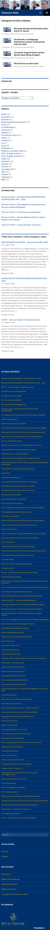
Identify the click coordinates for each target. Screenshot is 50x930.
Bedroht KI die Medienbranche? (12, 632)
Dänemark (5, 130)
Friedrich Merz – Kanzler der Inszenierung (16, 809)
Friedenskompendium (9, 695)
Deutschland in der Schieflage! (11, 747)
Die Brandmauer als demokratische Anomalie (17, 637)
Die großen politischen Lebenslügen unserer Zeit (18, 486)
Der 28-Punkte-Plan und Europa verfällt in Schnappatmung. (22, 596)
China (3, 125)
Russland (5, 161)
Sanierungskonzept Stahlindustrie (13, 671)
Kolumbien (6, 148)
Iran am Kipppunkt (7, 542)
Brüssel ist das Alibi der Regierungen (13, 404)
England (4, 132)
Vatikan (4, 174)
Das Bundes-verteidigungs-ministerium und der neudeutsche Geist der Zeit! (29, 41)
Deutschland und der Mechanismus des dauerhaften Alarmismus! (24, 551)
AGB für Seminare (8, 889)
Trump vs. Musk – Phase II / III (11, 768)
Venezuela (5, 177)
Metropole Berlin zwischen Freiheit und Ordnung (18, 450)
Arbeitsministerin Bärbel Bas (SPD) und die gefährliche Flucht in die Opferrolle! (24, 582)
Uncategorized (7, 169)
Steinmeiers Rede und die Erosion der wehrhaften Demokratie (22, 605)
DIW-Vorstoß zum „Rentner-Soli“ (12, 760)
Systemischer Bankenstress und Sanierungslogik (18, 547)
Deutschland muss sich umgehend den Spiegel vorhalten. (21, 458)
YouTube (5, 851)
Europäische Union (9, 135)
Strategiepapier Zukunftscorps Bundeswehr (16, 764)
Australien (5, 117)
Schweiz (4, 164)
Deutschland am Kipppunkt (10, 477)
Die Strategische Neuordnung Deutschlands (16, 592)
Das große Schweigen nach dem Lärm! (14, 729)
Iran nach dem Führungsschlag (12, 503)
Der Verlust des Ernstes (9, 755)
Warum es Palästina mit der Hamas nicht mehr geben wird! (21, 742)
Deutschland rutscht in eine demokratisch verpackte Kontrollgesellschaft (19, 774)
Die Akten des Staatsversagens (11, 396)
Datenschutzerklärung (10, 879)
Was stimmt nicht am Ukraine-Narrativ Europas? (18, 490)
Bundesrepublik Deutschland (13, 122)
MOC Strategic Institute (11, 156)
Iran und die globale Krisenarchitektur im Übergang (19, 482)
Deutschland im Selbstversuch (11, 704)
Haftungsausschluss (9, 884)
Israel (3, 145)
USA (3, 171)
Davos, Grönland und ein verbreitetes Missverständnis (20, 538)
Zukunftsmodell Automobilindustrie (13, 684)
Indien (4, 138)
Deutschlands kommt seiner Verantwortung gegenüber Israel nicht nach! (24, 689)
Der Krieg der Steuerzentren (11, 813)
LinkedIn (4, 856)
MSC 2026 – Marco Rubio (10, 516)
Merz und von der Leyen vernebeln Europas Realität (19, 712)
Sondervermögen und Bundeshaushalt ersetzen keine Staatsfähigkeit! (19, 410)
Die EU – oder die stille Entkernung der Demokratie (19, 818)
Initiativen (5, 140)
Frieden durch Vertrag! (9, 721)
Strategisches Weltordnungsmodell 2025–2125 (17, 716)
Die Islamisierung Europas (10, 645)
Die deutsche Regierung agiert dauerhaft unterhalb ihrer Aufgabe (23, 428)
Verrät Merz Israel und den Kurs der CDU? (16, 734)
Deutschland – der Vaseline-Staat (12, 663)
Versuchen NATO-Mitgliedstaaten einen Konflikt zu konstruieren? (24, 658)
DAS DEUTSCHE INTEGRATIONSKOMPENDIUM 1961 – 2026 (23, 383)
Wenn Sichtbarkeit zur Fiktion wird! (13, 779)
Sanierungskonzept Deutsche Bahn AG (14, 680)
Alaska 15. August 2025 (9, 725)
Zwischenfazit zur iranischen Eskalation (15, 454)
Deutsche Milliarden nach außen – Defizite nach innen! (20, 708)
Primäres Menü (47, 12)
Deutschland (5, 473)
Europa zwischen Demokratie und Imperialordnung (19, 525)
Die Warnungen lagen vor (10, 419)
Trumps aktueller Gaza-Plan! (29, 225)
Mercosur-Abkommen (9, 529)
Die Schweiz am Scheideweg (28, 212)
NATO (3, 159)
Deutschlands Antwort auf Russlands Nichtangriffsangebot (21, 609)
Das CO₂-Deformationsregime (11, 441)
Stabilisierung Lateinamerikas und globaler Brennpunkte (20, 796)
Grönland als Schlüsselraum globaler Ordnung (17, 555)
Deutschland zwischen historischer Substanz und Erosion (21, 445)
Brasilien (5, 119)
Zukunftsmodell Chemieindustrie (12, 667)
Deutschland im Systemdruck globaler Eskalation (18, 469)
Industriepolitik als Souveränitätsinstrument (16, 512)
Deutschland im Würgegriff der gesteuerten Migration (20, 805)
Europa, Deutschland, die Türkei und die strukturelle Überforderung (25, 587)
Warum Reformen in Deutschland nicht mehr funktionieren (21, 437)
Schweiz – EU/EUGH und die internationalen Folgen (19, 572)
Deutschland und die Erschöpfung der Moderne (18, 624)
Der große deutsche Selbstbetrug (12, 738)
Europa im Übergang (8, 783)
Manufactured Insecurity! (10, 650)
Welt (3, 179)
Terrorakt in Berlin (7, 559)
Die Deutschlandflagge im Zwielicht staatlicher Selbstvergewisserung (25, 619)
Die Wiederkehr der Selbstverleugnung (14, 628)
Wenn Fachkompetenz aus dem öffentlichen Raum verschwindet (23, 534)
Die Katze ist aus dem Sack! (26, 63)
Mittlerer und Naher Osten (12, 151)
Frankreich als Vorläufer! (10, 751)
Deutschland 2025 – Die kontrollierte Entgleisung (18, 600)
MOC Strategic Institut (10, 153)
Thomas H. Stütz (10, 12)
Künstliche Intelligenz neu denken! (13, 787)
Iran (3, 143)
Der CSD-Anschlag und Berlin (11, 400)
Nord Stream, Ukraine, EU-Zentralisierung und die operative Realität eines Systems (25, 463)
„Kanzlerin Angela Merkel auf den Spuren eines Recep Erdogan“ (29, 53)
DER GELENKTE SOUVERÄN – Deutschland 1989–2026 (24, 242)
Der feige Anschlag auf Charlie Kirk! (13, 676)
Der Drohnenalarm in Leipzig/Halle (13, 391)
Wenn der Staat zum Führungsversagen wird (16, 699)
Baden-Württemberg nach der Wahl (13, 499)
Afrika (4, 114)
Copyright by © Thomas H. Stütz (14, 894)
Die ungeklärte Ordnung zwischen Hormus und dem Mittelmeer (23, 415)
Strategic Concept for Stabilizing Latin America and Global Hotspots (24, 801)
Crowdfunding (7, 127)
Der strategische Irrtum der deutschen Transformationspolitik (22, 508)
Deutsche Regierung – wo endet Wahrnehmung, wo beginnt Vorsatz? (22, 614)
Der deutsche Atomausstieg (10, 495)
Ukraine (4, 166)
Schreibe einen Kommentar (24, 34)
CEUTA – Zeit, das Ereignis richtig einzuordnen (20, 320)
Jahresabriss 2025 (7, 568)
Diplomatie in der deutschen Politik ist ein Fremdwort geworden (23, 432)
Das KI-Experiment (8, 641)
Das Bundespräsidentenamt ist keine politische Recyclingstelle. (23, 520)
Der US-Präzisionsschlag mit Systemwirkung (16, 564)
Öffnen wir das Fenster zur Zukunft (13, 424)
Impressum (6, 874)
